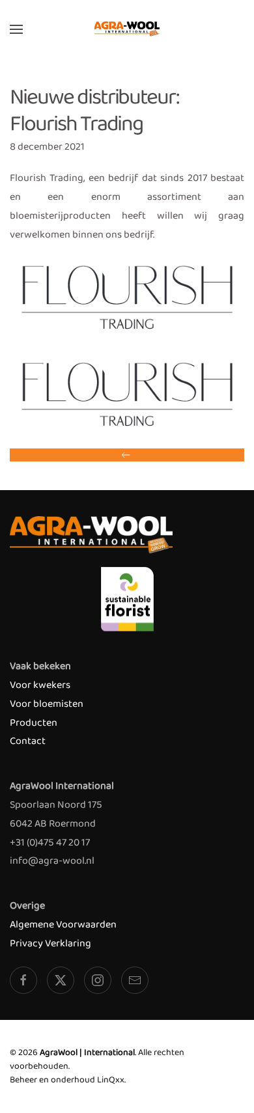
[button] (16, 29)
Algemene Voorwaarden (63, 924)
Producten (33, 723)
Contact (28, 741)
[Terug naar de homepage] (127, 29)
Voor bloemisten (46, 704)
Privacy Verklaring (50, 943)
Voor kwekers (40, 685)
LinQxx (110, 1080)
